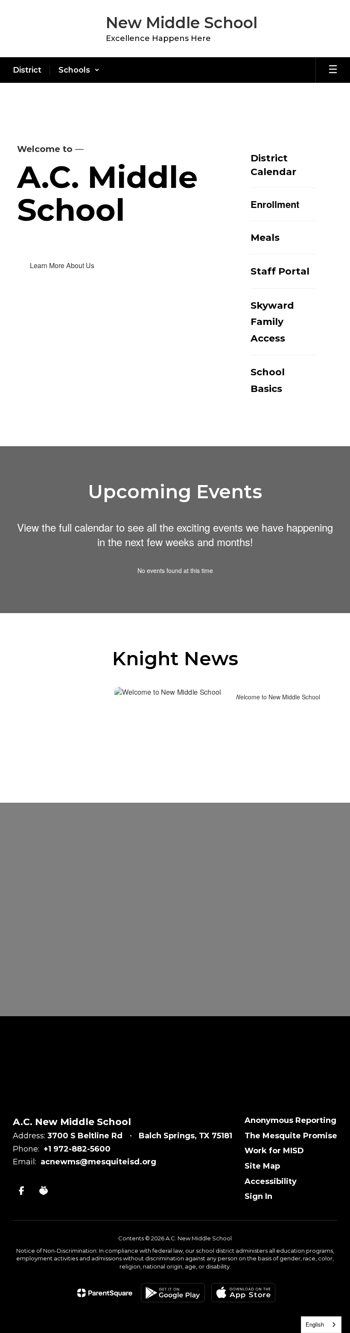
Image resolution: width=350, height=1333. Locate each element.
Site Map (262, 1166)
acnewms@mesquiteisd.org (98, 1161)
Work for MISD (274, 1150)
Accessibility (271, 1181)
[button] (79, 70)
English (315, 1324)
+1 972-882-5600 (77, 1149)
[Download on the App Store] (243, 1292)
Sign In (258, 1196)
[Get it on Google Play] (173, 1292)
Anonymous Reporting (290, 1120)
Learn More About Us (62, 265)
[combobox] (321, 1324)
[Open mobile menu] (333, 70)
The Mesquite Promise (291, 1135)
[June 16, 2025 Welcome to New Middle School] (175, 728)
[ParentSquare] (104, 1292)
